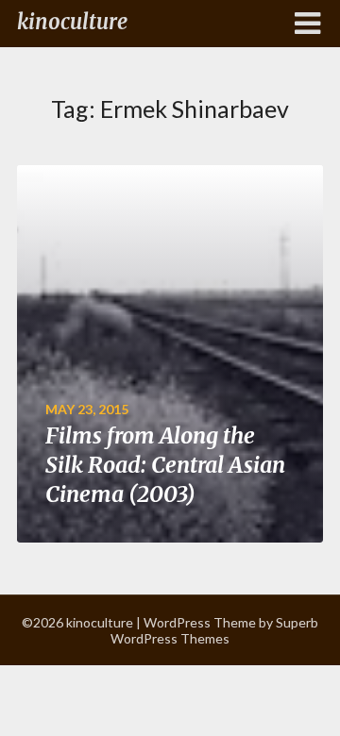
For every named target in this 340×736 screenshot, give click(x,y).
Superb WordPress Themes (214, 630)
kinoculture (72, 21)
